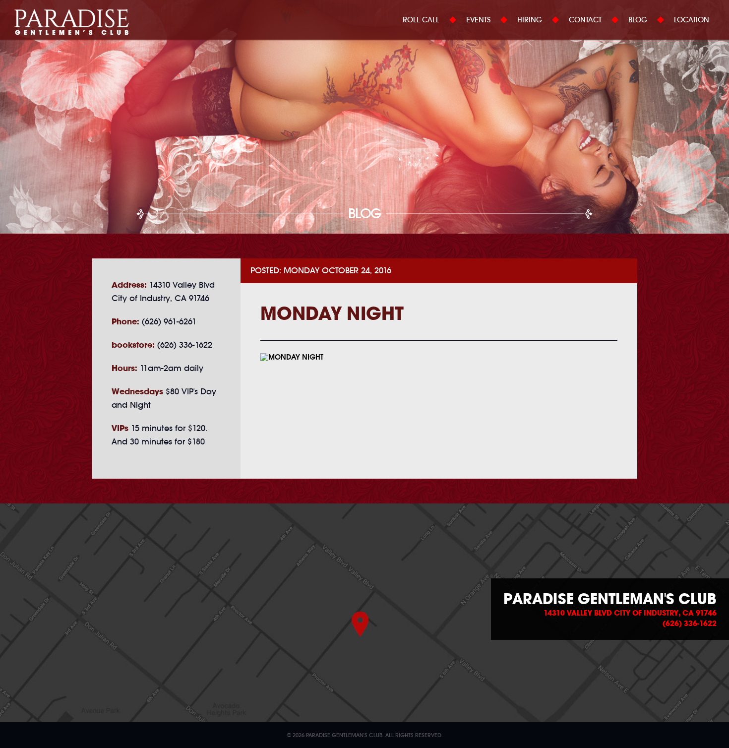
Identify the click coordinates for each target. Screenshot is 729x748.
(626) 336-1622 (690, 623)
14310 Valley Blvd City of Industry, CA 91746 (630, 613)
